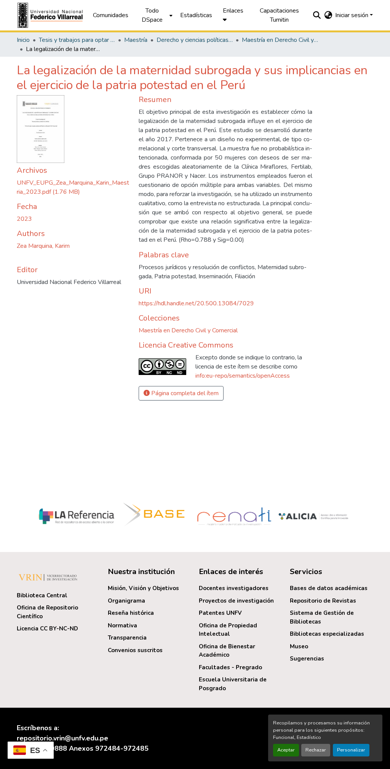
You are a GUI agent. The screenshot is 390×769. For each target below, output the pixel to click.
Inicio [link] (23, 40)
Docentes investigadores (234, 588)
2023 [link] (24, 219)
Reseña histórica (131, 613)
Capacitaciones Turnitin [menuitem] (279, 15)
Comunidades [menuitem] (110, 15)
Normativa (122, 625)
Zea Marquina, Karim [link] (43, 246)
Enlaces (233, 10)
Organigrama (126, 601)
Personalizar (351, 750)
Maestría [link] (135, 40)
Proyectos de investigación (236, 601)
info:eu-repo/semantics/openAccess (242, 376)
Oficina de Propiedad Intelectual (228, 630)
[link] (73, 187)
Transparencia (127, 637)
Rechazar (315, 750)
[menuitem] (154, 15)
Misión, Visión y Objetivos (143, 588)
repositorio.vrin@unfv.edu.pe (62, 738)
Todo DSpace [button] (152, 15)
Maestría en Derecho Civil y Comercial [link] (280, 40)
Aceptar (286, 750)
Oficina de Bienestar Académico (227, 651)
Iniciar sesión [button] (352, 15)
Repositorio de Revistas (323, 601)
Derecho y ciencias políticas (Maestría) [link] (195, 40)
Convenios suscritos (135, 650)
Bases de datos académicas (329, 588)
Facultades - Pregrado (230, 667)
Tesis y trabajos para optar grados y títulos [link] (77, 40)
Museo (299, 646)
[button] (51, 15)
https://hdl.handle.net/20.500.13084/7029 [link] (196, 303)
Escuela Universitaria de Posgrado (233, 684)
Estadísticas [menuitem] (196, 15)
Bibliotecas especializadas (327, 634)
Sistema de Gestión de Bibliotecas (322, 617)
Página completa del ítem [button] (184, 393)
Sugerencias (307, 658)
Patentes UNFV (220, 613)
